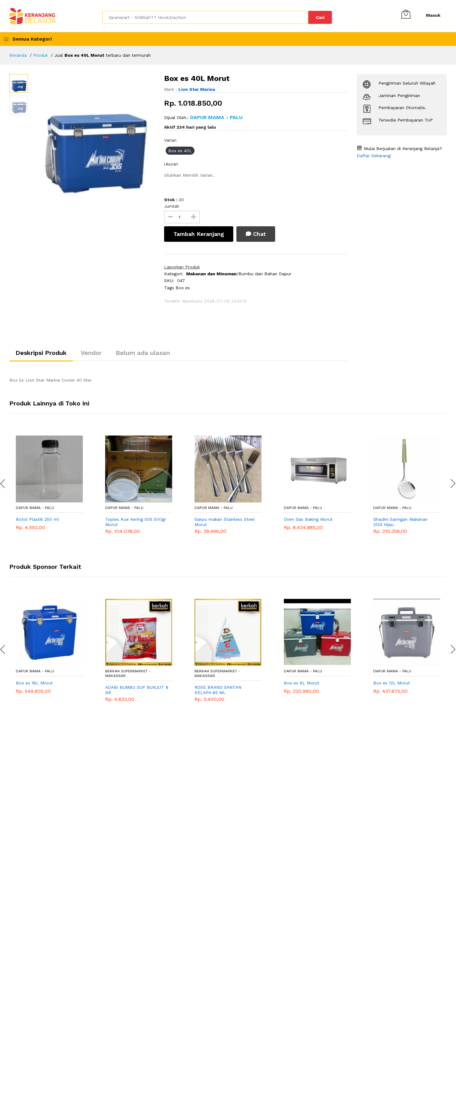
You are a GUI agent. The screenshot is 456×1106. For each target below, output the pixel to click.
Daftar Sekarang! (374, 155)
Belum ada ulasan (143, 352)
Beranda (18, 55)
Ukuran (171, 163)
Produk (40, 55)
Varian (170, 140)
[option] (93, 136)
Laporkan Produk (182, 266)
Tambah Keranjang (198, 234)
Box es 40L (180, 150)
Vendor (91, 352)
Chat (258, 234)
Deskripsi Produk (41, 352)
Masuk (433, 15)
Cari (320, 17)
